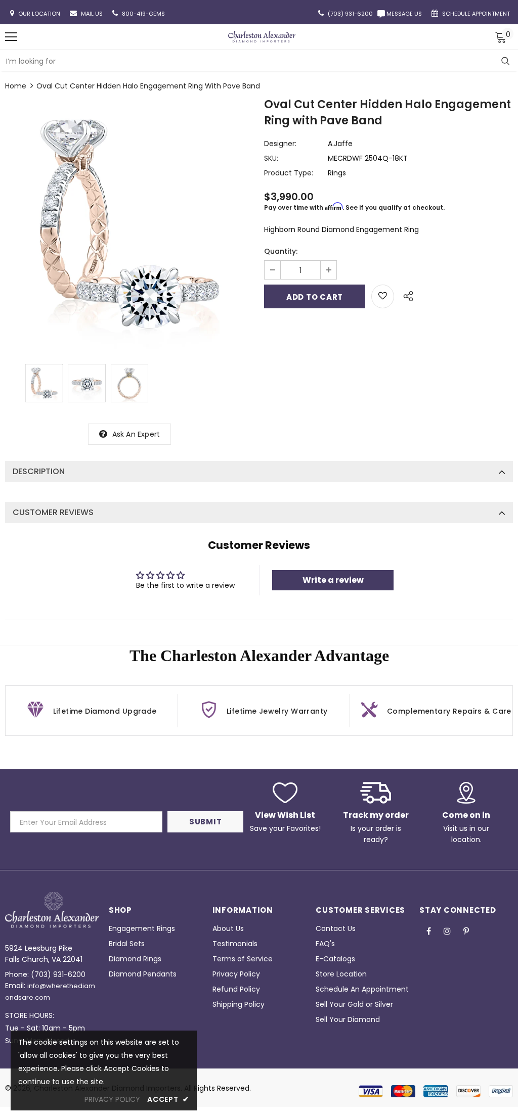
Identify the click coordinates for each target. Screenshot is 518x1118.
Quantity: (280, 251)
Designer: (280, 143)
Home (15, 86)
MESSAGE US (405, 14)
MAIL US (92, 14)
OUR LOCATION (40, 14)
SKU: (271, 158)
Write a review (333, 580)
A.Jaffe (340, 143)
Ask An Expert (136, 434)
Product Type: (288, 173)
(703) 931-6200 (58, 974)
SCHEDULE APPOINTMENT (476, 14)
